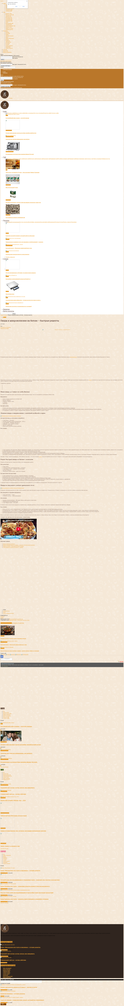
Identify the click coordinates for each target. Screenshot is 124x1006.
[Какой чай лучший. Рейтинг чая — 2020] (10, 796)
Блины (7, 32)
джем (7, 34)
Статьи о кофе (9, 10)
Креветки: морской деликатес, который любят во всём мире (20, 235)
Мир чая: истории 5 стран (12, 187)
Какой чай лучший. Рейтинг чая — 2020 (13, 800)
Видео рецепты (7, 52)
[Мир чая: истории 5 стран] (13, 183)
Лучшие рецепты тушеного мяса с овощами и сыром (13, 638)
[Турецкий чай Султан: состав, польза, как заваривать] (6, 783)
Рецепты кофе (9, 9)
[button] (3, 654)
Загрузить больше (4, 766)
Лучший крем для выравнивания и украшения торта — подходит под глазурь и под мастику (30, 880)
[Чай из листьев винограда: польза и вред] (8, 811)
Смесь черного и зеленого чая (10, 846)
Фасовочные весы (10, 294)
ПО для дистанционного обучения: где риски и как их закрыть (21, 272)
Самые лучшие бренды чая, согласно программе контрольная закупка (23, 831)
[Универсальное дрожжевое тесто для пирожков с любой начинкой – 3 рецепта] (13, 238)
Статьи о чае (9, 27)
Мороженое (8, 42)
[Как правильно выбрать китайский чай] (13, 213)
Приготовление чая (10, 25)
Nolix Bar (121, 661)
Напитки (5, 50)
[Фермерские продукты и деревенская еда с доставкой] (14, 302)
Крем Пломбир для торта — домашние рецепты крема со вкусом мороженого (25, 886)
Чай (4, 12)
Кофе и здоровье (29, 113)
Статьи (7, 44)
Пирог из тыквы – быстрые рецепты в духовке (13, 546)
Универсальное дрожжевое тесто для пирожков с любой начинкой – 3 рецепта (24, 242)
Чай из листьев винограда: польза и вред (14, 815)
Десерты (5, 30)
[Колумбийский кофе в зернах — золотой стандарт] (12, 114)
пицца (90, 380)
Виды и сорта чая (10, 14)
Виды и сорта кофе (20, 113)
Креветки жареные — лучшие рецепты (13, 993)
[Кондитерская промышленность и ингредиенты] (12, 250)
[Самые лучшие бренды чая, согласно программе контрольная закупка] (8, 827)
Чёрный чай (9, 24)
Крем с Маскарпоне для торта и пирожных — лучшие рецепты (20, 870)
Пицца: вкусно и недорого (9, 543)
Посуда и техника (38, 113)
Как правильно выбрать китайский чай (15, 217)
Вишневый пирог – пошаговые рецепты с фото (19, 620)
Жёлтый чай (9, 17)
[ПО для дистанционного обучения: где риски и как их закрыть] (13, 269)
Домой (2, 315)
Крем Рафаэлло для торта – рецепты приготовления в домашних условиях (25, 899)
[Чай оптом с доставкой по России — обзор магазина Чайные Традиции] (13, 168)
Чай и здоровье (9, 28)
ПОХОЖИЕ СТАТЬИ (6, 623)
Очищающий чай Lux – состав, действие (13, 794)
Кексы (7, 39)
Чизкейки (8, 46)
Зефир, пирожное (10, 38)
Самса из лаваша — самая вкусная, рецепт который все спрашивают (22, 1000)
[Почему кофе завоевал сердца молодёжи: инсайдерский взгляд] (13, 129)
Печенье (8, 43)
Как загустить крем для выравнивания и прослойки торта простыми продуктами (27, 892)
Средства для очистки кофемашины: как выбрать (18, 139)
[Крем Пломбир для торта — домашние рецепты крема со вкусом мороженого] (8, 883)
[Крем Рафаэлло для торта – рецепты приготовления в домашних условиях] (8, 896)
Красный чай (9, 19)
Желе (7, 37)
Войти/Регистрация (7, 69)
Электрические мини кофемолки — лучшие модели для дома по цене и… (23, 300)
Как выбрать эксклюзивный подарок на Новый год (18, 279)
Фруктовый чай (9, 23)
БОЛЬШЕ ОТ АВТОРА (18, 623)
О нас (4, 71)
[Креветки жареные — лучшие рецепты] (8, 991)
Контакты (5, 72)
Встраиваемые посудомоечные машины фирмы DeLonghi (20, 154)
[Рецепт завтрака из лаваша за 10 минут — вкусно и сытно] (13, 984)
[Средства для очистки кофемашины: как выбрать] (11, 135)
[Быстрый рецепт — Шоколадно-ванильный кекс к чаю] (14, 244)
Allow (16, 6)
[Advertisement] (99, 368)
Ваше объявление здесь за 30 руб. (7, 663)
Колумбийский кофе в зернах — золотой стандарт (17, 118)
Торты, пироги (9, 45)
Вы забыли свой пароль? (6, 60)
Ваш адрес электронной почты (19, 64)
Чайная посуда (9, 29)
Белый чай (8, 16)
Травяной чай (9, 20)
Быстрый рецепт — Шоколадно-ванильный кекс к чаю (19, 248)
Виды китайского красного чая (16, 619)
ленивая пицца (6, 610)
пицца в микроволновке (8, 613)
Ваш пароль (15, 58)
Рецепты (6, 315)
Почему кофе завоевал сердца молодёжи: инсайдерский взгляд (21, 133)
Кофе (5, 111)
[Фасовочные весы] (13, 290)
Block (24, 6)
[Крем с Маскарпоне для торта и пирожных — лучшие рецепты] (8, 867)
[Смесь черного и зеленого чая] (8, 842)
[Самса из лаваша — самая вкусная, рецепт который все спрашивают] (12, 997)
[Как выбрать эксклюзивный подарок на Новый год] (11, 275)
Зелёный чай (9, 18)
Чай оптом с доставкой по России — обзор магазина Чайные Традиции (22, 172)
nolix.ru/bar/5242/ (4, 666)
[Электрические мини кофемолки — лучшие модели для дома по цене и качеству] (15, 296)
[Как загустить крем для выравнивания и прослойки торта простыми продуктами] (15, 890)
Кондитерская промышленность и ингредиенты (17, 254)
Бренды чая (8, 13)
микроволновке (73, 357)
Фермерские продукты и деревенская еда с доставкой (19, 306)
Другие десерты (9, 35)
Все (7, 113)
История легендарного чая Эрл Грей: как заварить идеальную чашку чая (23, 202)
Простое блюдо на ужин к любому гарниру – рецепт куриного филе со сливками (20, 650)
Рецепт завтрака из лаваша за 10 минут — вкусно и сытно (19, 987)
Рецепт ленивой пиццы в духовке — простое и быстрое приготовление (19, 545)
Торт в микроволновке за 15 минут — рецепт (13, 547)
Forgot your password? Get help (7, 81)
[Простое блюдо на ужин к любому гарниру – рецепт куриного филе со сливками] (7, 647)
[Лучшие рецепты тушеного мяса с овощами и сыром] (8, 634)
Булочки (8, 33)
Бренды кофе (11, 113)
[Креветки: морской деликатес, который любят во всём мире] (13, 232)
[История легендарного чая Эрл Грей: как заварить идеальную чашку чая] (13, 198)
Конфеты (8, 40)
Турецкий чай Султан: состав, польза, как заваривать (18, 787)
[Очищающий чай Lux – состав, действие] (6, 790)
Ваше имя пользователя (17, 56)
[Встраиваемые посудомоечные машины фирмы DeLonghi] (13, 150)
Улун (7, 22)
